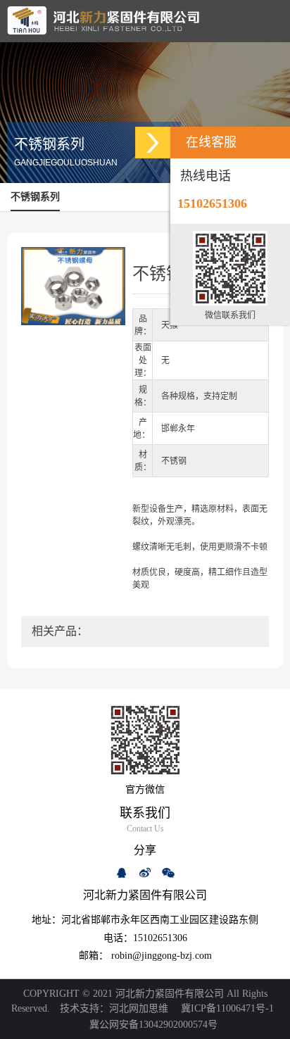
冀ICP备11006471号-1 (227, 1008)
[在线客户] (152, 142)
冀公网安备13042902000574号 (151, 1024)
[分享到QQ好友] (122, 873)
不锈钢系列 (35, 196)
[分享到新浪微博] (145, 873)
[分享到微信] (168, 873)
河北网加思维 (138, 1008)
